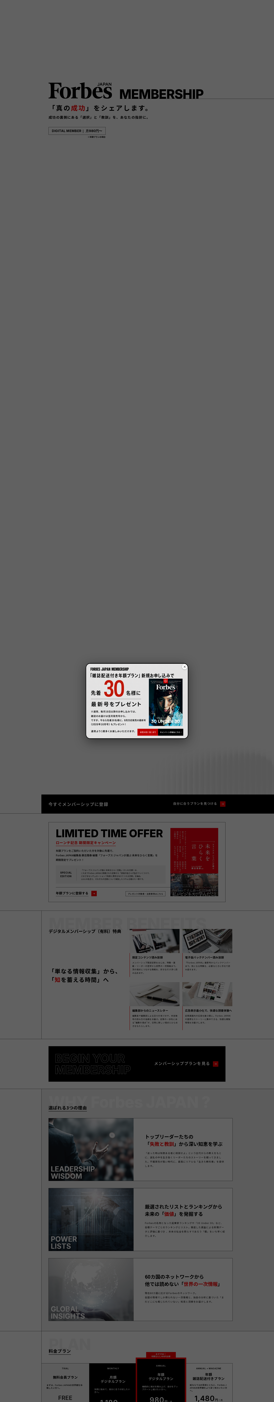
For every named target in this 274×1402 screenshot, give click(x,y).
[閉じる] (184, 666)
